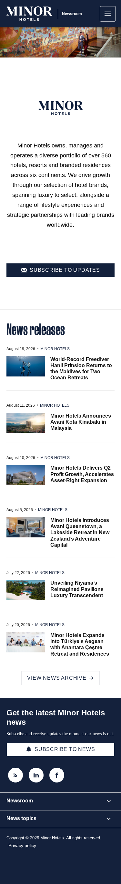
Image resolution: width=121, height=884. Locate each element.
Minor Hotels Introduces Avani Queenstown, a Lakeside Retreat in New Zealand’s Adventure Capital (79, 532)
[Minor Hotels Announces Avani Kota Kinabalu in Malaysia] (25, 423)
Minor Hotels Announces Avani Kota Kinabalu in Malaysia (80, 422)
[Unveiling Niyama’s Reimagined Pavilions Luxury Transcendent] (25, 590)
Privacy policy (22, 845)
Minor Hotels (55, 349)
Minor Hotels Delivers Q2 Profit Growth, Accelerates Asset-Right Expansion (82, 474)
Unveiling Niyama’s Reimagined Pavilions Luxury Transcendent (77, 589)
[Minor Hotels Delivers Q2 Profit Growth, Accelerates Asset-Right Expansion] (25, 475)
